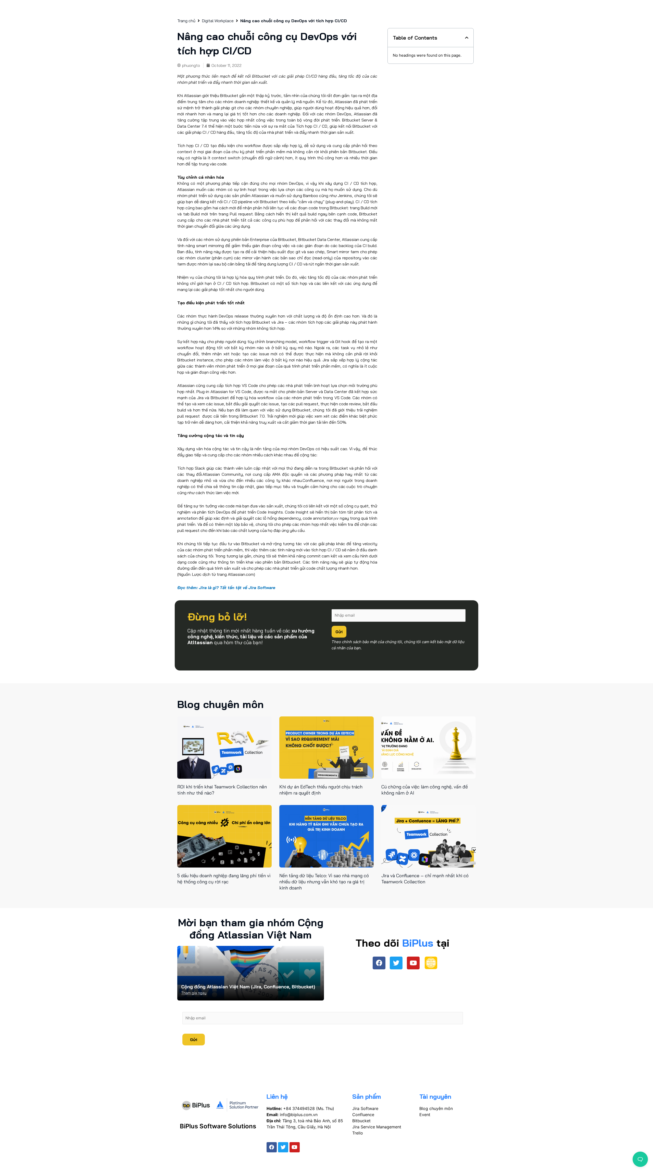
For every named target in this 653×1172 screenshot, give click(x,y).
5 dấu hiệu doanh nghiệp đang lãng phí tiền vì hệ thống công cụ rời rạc (224, 879)
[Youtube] (413, 963)
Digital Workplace (218, 20)
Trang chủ (186, 20)
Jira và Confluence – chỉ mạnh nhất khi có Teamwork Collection (425, 879)
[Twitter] (396, 963)
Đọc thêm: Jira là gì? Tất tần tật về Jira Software (226, 587)
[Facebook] (379, 963)
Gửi (339, 631)
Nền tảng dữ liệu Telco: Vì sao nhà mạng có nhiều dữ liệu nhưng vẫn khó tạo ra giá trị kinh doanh (324, 882)
